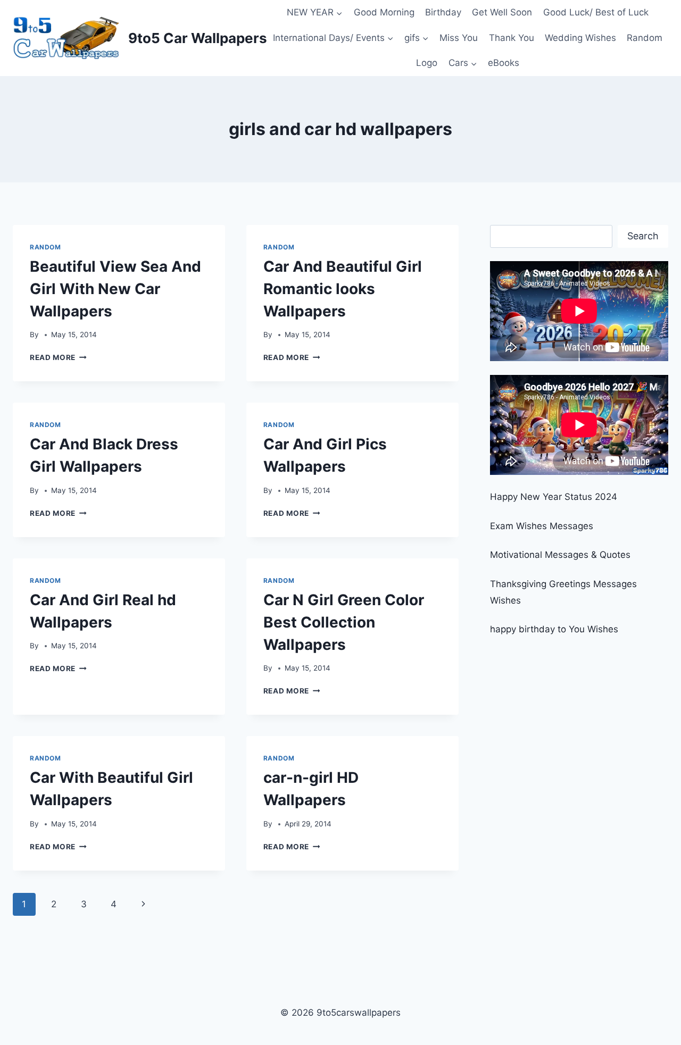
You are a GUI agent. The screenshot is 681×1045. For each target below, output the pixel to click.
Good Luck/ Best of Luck (596, 12)
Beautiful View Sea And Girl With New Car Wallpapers (115, 288)
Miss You (458, 37)
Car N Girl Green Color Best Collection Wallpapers (343, 622)
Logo (426, 62)
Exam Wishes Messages (541, 526)
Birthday (443, 12)
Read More (58, 357)
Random (644, 37)
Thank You (511, 37)
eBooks (503, 62)
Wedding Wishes (580, 37)
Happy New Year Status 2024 (553, 496)
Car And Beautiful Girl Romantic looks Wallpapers (342, 288)
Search (643, 235)
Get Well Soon (502, 12)
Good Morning (384, 12)
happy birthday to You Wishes (554, 629)
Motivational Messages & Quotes (560, 554)
